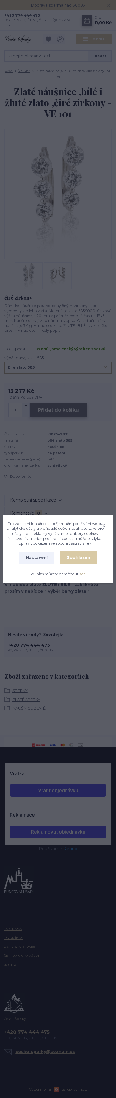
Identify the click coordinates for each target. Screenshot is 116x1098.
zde (82, 574)
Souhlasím (78, 557)
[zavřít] (104, 524)
